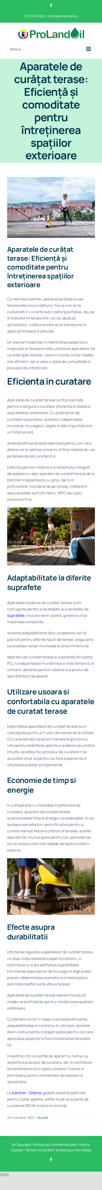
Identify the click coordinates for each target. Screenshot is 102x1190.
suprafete (15, 615)
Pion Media (83, 1150)
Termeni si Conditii (39, 1150)
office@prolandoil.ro (62, 16)
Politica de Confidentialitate (54, 1144)
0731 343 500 (34, 16)
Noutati (42, 1117)
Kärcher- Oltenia (27, 1092)
